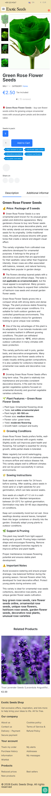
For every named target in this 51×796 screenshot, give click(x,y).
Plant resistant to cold (14, 149)
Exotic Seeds (16, 9)
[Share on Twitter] (11, 180)
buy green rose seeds (14, 158)
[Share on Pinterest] (17, 180)
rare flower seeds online (35, 149)
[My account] (39, 9)
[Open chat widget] (45, 790)
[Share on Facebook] (5, 180)
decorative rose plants (14, 154)
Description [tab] (12, 192)
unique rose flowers (34, 154)
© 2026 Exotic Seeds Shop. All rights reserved (22, 785)
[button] (3, 9)
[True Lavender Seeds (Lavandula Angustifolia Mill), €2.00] (25, 664)
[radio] (5, 133)
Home (25, 86)
